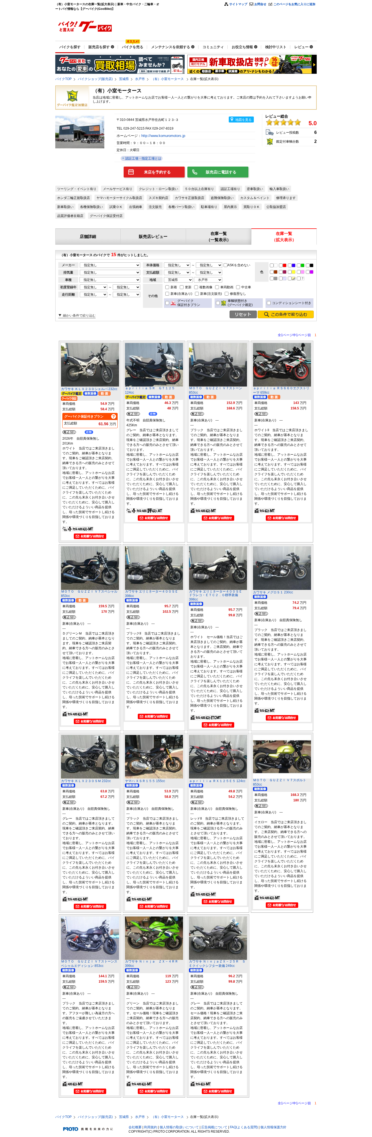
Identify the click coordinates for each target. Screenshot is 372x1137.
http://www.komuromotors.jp (163, 136)
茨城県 (124, 79)
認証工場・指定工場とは (142, 158)
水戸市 (140, 79)
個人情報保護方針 (273, 1127)
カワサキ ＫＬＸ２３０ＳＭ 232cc (86, 781)
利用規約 (150, 1127)
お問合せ (260, 4)
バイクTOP (63, 79)
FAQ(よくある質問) (244, 1127)
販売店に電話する (221, 172)
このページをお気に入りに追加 (294, 4)
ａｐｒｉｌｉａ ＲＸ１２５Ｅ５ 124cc (217, 781)
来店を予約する (157, 172)
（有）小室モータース (168, 79)
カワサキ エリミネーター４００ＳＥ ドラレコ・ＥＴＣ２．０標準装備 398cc (217, 595)
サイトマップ (238, 4)
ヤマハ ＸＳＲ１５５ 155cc (145, 781)
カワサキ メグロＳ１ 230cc (273, 592)
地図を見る (243, 120)
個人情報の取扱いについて (179, 1127)
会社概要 (135, 1127)
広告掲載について (214, 1127)
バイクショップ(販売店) (95, 79)
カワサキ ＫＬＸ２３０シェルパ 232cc (89, 389)
